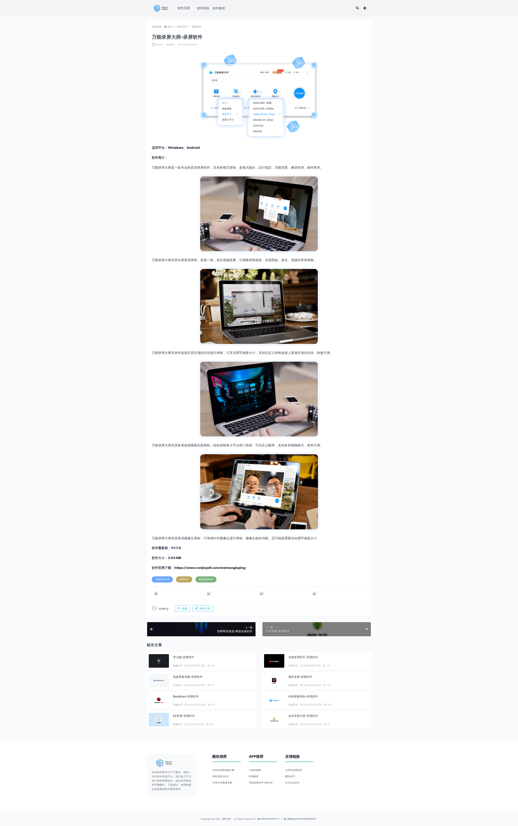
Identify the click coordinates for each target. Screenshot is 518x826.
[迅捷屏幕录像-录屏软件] (159, 680)
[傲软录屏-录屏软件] (274, 681)
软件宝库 (184, 8)
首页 (169, 26)
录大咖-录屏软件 (183, 657)
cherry (159, 44)
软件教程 (219, 8)
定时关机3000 (220, 776)
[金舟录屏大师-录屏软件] (274, 719)
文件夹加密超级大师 (223, 770)
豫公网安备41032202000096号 (299, 818)
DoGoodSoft (292, 782)
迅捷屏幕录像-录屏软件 (188, 676)
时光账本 (254, 776)
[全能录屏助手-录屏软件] (274, 661)
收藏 (184, 608)
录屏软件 (184, 579)
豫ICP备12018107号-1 (268, 818)
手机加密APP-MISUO (261, 782)
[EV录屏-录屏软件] (159, 720)
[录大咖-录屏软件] (159, 661)
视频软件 (178, 665)
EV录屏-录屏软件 (184, 715)
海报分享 (204, 608)
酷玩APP (290, 776)
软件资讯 (203, 8)
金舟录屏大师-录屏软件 (303, 715)
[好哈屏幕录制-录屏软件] (274, 700)
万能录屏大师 (162, 579)
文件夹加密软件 (293, 770)
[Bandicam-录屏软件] (159, 700)
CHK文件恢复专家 (222, 782)
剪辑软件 (196, 26)
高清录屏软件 (206, 579)
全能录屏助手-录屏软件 (303, 657)
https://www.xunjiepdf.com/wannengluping (209, 568)
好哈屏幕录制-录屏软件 (303, 696)
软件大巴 (226, 818)
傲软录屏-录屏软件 (300, 676)
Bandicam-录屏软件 (186, 696)
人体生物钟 (255, 770)
